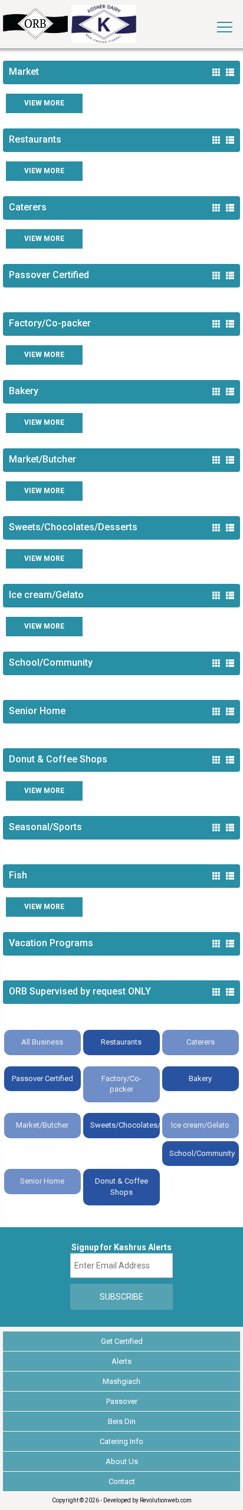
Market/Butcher (42, 1125)
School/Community (202, 1153)
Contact (122, 1481)
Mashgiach (121, 1381)
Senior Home (42, 1181)
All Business (42, 1041)
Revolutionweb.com (166, 1500)
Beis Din (122, 1421)
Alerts (121, 1361)
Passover (121, 1401)
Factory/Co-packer (121, 1084)
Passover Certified (42, 1078)
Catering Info (121, 1441)
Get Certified (122, 1341)
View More (44, 103)
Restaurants (121, 1041)
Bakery (200, 1078)
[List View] (230, 72)
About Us (122, 1461)
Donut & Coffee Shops (121, 1187)
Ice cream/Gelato (200, 1125)
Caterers (200, 1041)
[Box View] (216, 72)
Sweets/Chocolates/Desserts (125, 1125)
